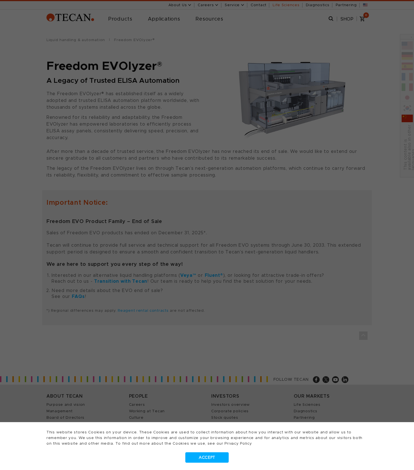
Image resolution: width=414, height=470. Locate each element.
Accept (207, 457)
